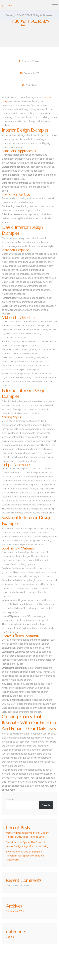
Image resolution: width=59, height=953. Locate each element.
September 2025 (15, 911)
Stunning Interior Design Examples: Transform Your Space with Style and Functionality (25, 855)
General (10, 936)
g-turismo (6, 5)
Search (10, 799)
